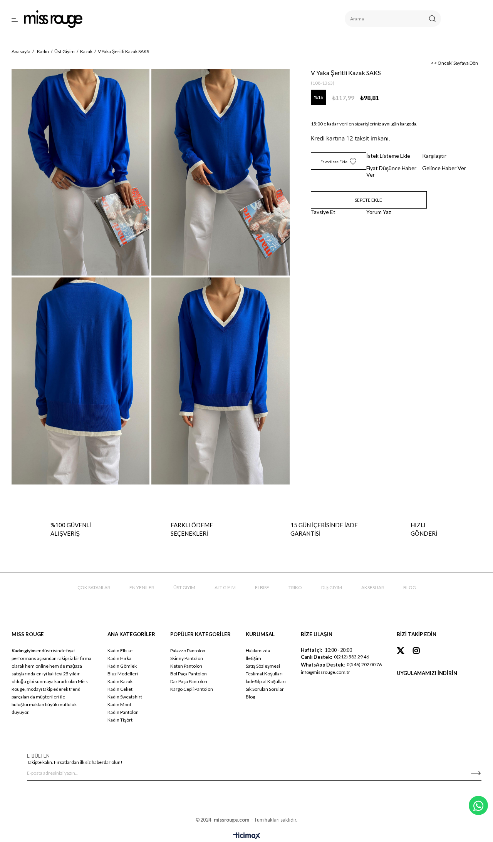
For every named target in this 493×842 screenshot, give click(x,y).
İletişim (253, 658)
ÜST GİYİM (184, 587)
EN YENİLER (141, 587)
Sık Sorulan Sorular (265, 689)
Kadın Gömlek (122, 666)
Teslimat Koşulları (264, 674)
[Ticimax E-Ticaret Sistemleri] (246, 836)
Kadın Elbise (119, 650)
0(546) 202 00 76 (364, 664)
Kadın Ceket (119, 689)
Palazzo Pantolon (187, 650)
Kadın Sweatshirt (124, 697)
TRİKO (295, 587)
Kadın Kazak (119, 681)
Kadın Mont (119, 704)
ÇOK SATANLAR (93, 587)
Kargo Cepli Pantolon (191, 689)
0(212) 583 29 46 (351, 657)
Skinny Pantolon (186, 658)
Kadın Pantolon (123, 712)
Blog (250, 697)
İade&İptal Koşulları (266, 681)
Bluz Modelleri (122, 674)
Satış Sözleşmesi (263, 666)
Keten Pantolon (186, 666)
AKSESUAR (372, 587)
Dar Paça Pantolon (188, 681)
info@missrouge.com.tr (325, 672)
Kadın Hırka (119, 658)
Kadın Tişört (119, 720)
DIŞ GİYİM (331, 587)
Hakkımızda (258, 650)
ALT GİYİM (225, 587)
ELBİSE (262, 587)
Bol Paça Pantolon (188, 674)
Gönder (475, 773)
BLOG (409, 587)
